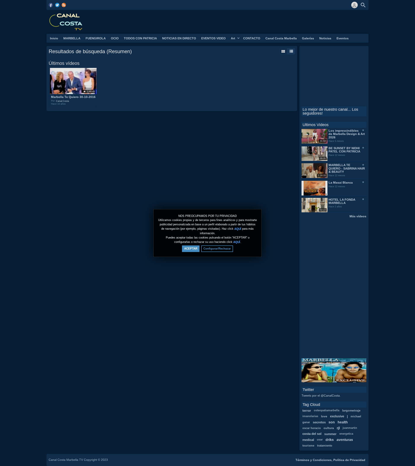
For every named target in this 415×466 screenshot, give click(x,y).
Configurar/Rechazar (217, 248)
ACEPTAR (190, 248)
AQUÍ (237, 229)
